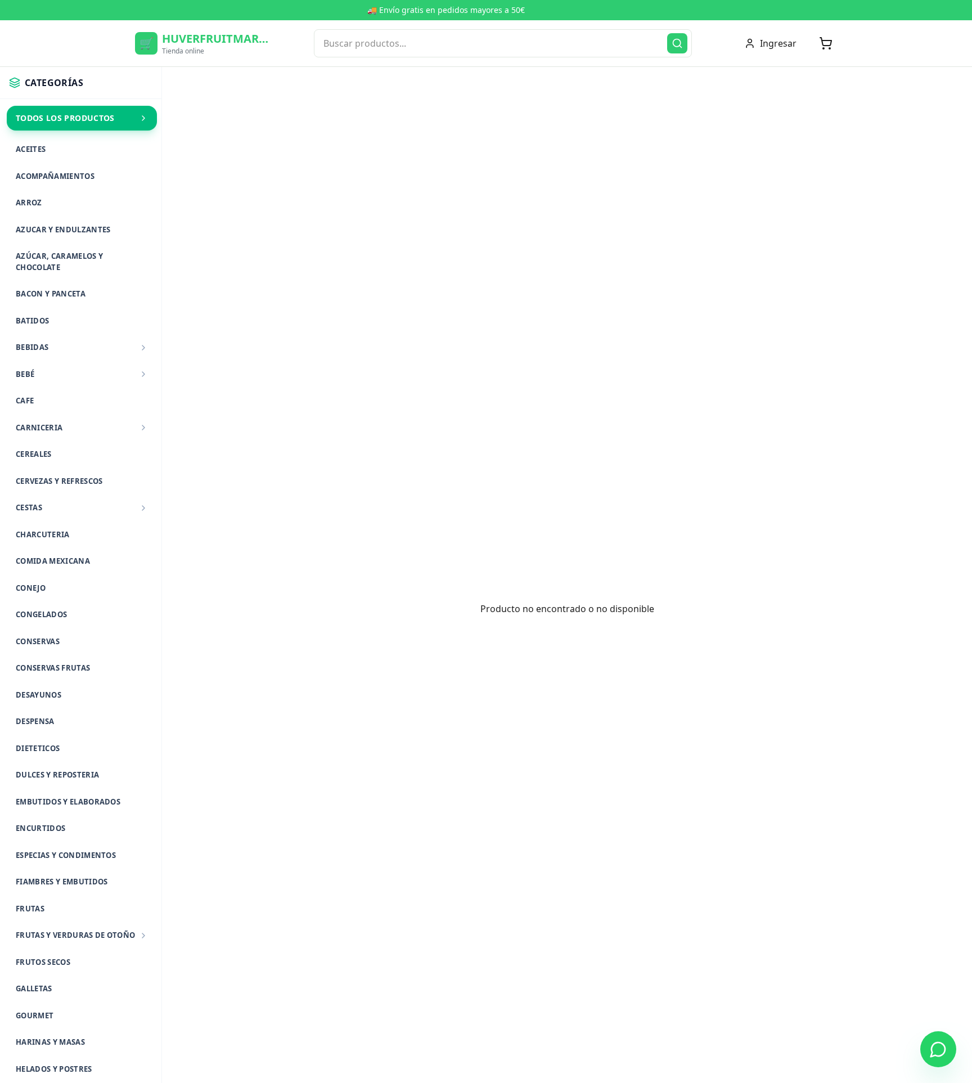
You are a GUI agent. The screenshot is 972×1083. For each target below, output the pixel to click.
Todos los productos (65, 118)
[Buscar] (677, 43)
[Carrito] (825, 43)
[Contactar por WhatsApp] (938, 1049)
